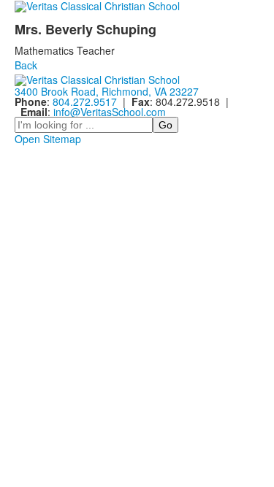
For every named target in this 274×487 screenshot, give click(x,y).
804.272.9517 (85, 101)
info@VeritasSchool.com (109, 111)
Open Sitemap (48, 138)
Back (26, 65)
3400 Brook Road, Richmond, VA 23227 (107, 91)
